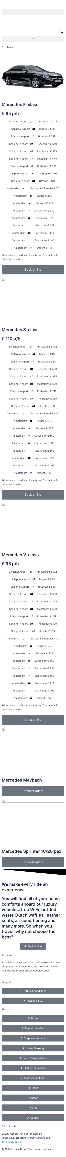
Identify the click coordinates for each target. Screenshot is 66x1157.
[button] (33, 12)
